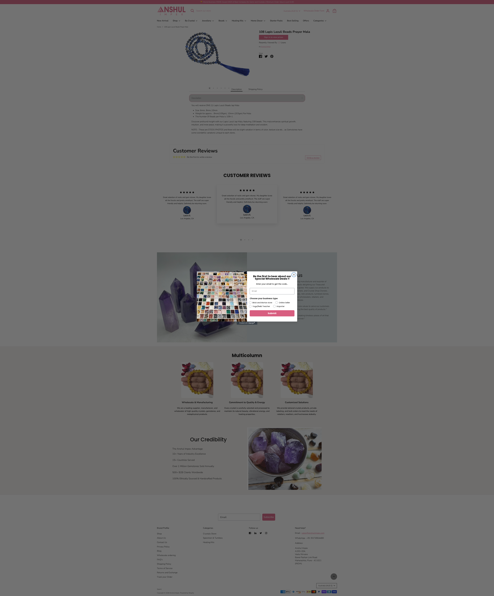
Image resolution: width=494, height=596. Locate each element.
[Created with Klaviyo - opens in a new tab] (247, 323)
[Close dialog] (294, 274)
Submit (272, 313)
